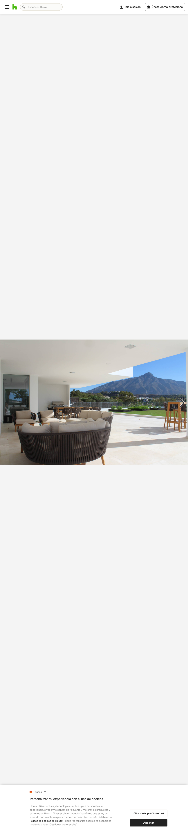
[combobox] (41, 7)
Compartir (85, 784)
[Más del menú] (181, 784)
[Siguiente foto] (182, 402)
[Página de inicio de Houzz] (15, 7)
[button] (7, 7)
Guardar (109, 784)
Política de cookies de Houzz (46, 820)
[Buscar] (23, 7)
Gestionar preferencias (148, 813)
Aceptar (148, 822)
